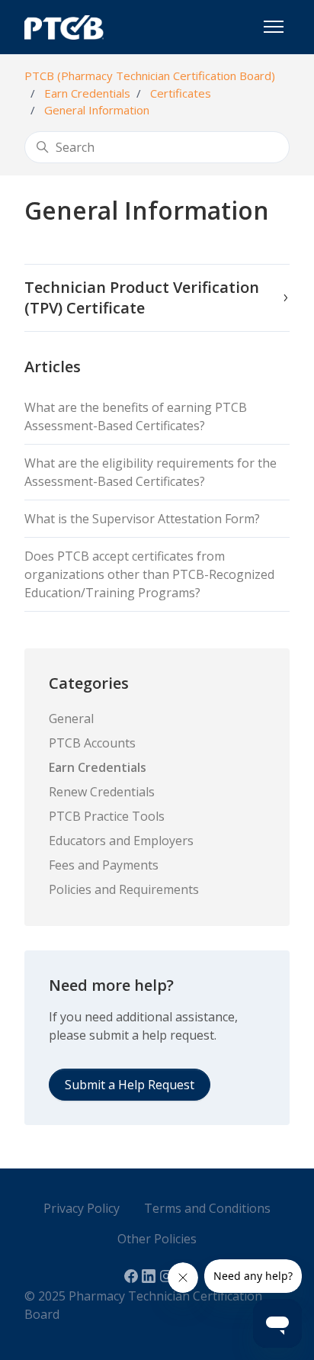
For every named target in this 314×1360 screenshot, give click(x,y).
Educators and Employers (121, 840)
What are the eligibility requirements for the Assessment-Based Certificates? (150, 472)
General (71, 718)
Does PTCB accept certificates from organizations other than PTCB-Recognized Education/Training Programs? (149, 574)
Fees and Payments (104, 865)
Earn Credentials (87, 93)
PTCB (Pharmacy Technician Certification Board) (149, 75)
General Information (96, 109)
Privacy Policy (81, 1208)
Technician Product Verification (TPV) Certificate (141, 298)
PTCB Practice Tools (107, 816)
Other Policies (157, 1238)
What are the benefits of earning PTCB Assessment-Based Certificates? (135, 416)
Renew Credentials (102, 791)
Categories (89, 683)
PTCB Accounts (92, 743)
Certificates (180, 93)
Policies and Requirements (124, 889)
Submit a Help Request (129, 1084)
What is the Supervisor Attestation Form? (142, 518)
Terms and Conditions (207, 1208)
